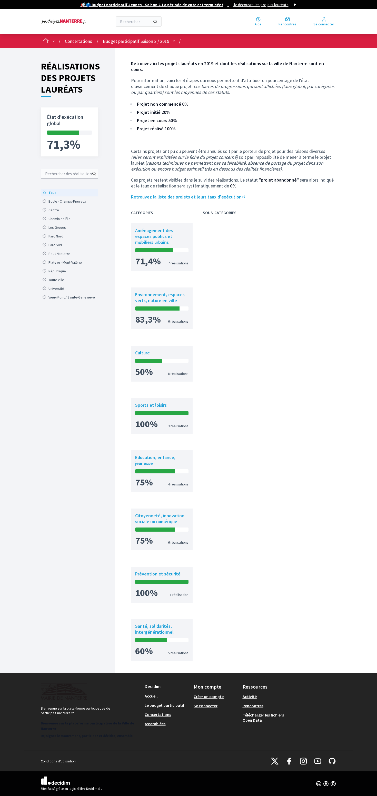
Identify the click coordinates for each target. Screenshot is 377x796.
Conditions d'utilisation (58, 761)
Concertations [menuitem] (158, 714)
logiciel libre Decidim (85, 789)
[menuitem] (69, 192)
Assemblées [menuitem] (155, 723)
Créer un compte (209, 696)
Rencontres (253, 705)
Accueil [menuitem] (151, 696)
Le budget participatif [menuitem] (164, 705)
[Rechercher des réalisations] (94, 173)
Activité (250, 696)
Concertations (78, 41)
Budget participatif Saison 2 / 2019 (136, 41)
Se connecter (205, 705)
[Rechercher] (155, 21)
